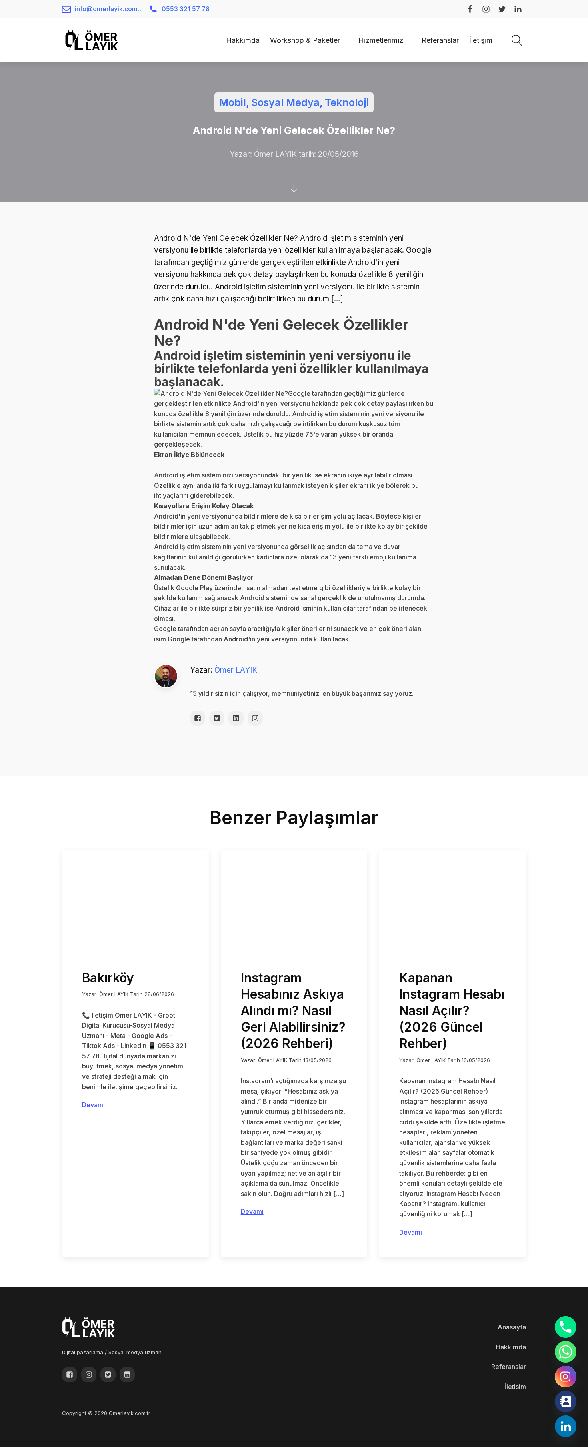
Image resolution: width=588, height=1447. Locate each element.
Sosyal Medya (285, 102)
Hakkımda (243, 40)
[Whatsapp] (565, 1352)
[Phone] (565, 1327)
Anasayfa (512, 1327)
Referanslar (440, 40)
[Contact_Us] (565, 1401)
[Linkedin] (565, 1426)
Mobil (232, 102)
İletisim (515, 1387)
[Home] (216, 40)
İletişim (480, 40)
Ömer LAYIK (235, 670)
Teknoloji (347, 102)
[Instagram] (565, 1376)
